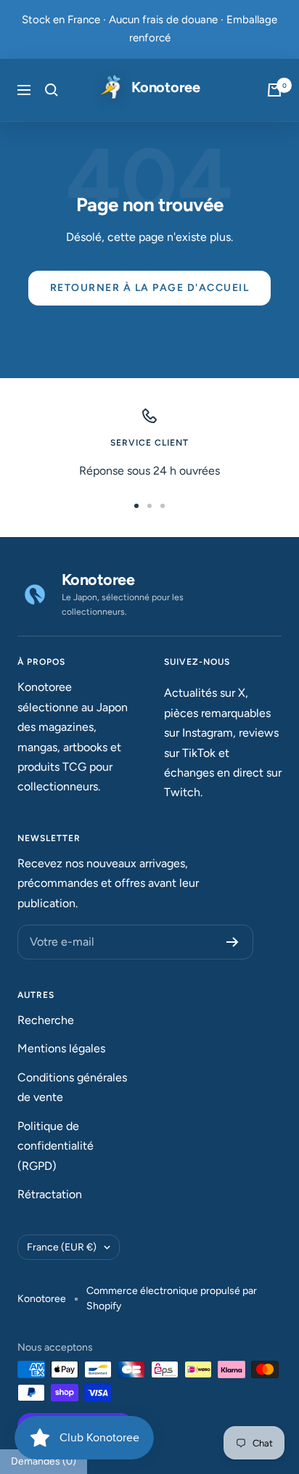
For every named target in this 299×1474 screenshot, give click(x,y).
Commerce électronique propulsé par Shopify (171, 1298)
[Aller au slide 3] (162, 506)
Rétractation (49, 1194)
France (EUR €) (62, 1247)
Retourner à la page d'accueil (150, 288)
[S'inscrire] (232, 942)
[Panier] (274, 90)
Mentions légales (61, 1048)
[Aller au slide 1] (136, 506)
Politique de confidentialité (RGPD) (55, 1146)
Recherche (45, 1020)
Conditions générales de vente (72, 1087)
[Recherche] (51, 90)
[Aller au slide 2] (149, 506)
